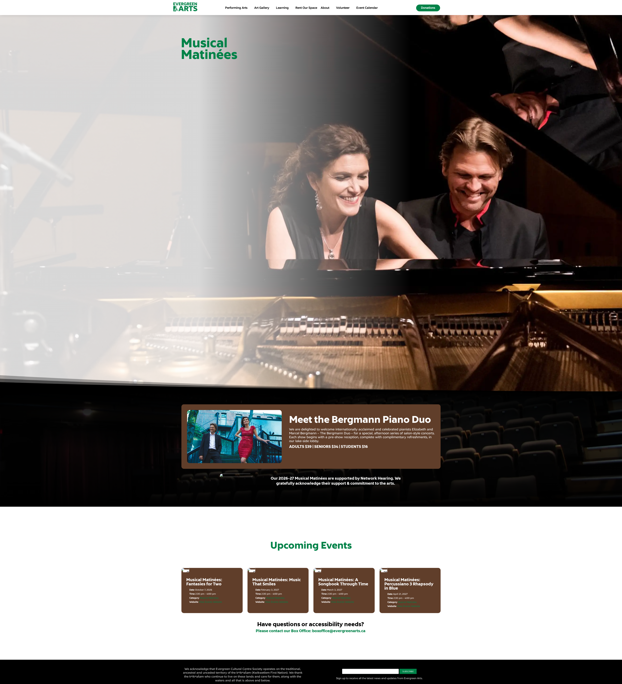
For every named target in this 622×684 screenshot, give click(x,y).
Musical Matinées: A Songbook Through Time (343, 582)
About (325, 8)
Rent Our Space (306, 8)
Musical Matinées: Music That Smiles (276, 582)
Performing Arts (236, 8)
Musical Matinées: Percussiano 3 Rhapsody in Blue (408, 584)
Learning (282, 8)
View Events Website (210, 602)
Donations (428, 8)
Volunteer (343, 8)
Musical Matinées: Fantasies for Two (204, 582)
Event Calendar (367, 8)
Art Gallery (261, 8)
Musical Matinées (209, 598)
